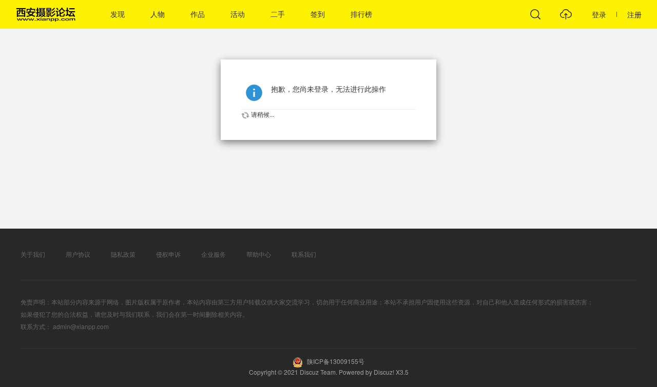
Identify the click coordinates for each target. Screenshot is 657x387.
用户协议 (78, 254)
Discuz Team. (319, 372)
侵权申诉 (168, 254)
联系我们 (304, 254)
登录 (599, 14)
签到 (318, 14)
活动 (237, 14)
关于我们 (33, 254)
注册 (634, 14)
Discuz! (384, 372)
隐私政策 (123, 254)
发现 (117, 14)
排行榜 (361, 14)
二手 (277, 14)
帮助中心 (258, 254)
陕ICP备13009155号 (334, 361)
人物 (157, 14)
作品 (197, 14)
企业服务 (213, 254)
